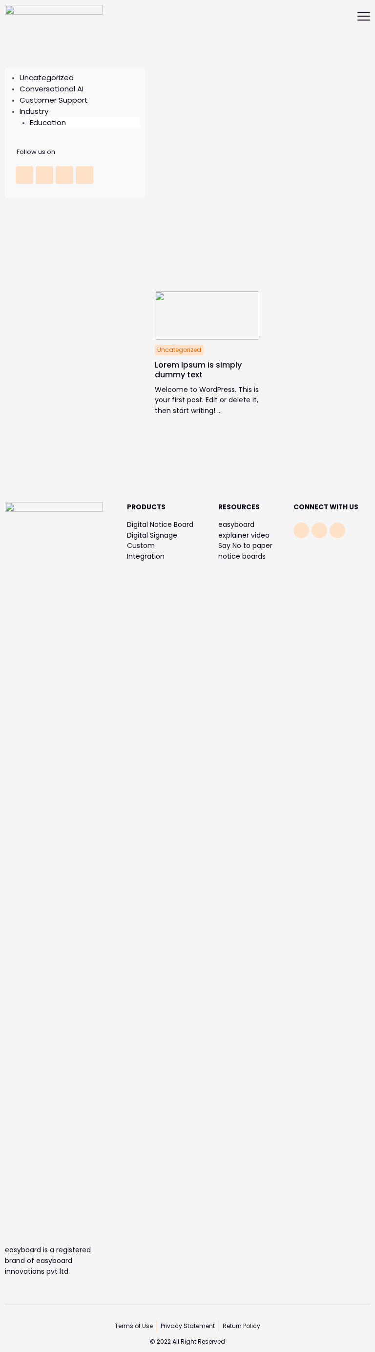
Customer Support (54, 100)
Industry (34, 111)
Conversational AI (51, 89)
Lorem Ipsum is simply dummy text (198, 369)
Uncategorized (47, 77)
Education (48, 122)
